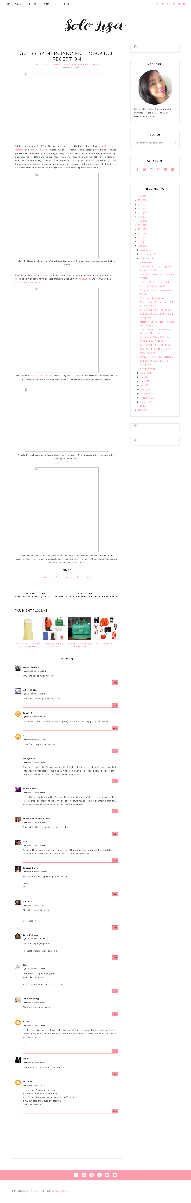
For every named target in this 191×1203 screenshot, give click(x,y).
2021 (140, 195)
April (143, 389)
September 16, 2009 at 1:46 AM (34, 1025)
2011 (140, 237)
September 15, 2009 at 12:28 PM (34, 905)
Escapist (27, 901)
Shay (25, 1058)
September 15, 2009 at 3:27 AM (34, 739)
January (145, 401)
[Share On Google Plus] (67, 577)
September (146, 262)
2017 (140, 212)
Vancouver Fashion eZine (27, 282)
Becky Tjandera (31, 667)
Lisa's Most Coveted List (152, 298)
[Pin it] (78, 577)
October (145, 258)
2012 (140, 233)
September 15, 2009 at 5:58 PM (34, 969)
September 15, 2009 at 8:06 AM (34, 792)
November (146, 254)
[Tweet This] (45, 577)
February (145, 397)
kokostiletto (30, 690)
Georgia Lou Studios (60, 1191)
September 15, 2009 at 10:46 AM (35, 871)
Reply (115, 683)
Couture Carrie (30, 867)
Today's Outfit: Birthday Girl (154, 282)
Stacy (26, 965)
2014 (140, 225)
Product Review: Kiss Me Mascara (157, 356)
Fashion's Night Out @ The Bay (156, 309)
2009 (140, 245)
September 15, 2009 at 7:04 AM (34, 762)
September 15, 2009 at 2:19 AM (34, 694)
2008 (140, 406)
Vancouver (91, 64)
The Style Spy (84, 278)
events (67, 64)
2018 (140, 208)
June (143, 381)
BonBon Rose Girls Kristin (36, 818)
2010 (140, 241)
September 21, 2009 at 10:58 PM (34, 1085)
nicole (26, 1021)
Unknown (28, 1081)
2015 (140, 220)
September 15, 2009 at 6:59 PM (34, 1002)
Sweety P (27, 712)
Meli (25, 735)
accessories (43, 64)
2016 (140, 216)
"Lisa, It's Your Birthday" (152, 286)
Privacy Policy (36, 1191)
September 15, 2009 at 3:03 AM (34, 717)
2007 (140, 410)
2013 (140, 229)
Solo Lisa (26, 1191)
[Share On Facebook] (56, 577)
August (144, 372)
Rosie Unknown (31, 935)
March (144, 393)
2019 (140, 204)
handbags (78, 64)
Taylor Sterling (31, 998)
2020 (140, 200)
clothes (57, 64)
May (143, 385)
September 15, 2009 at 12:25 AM (35, 671)
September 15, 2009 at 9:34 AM (34, 845)
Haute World (29, 788)
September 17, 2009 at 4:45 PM (34, 1062)
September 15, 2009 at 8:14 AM (34, 822)
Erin (25, 841)
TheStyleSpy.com (38, 149)
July (143, 377)
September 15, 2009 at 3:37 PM (34, 939)
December (146, 249)
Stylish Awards (147, 368)
